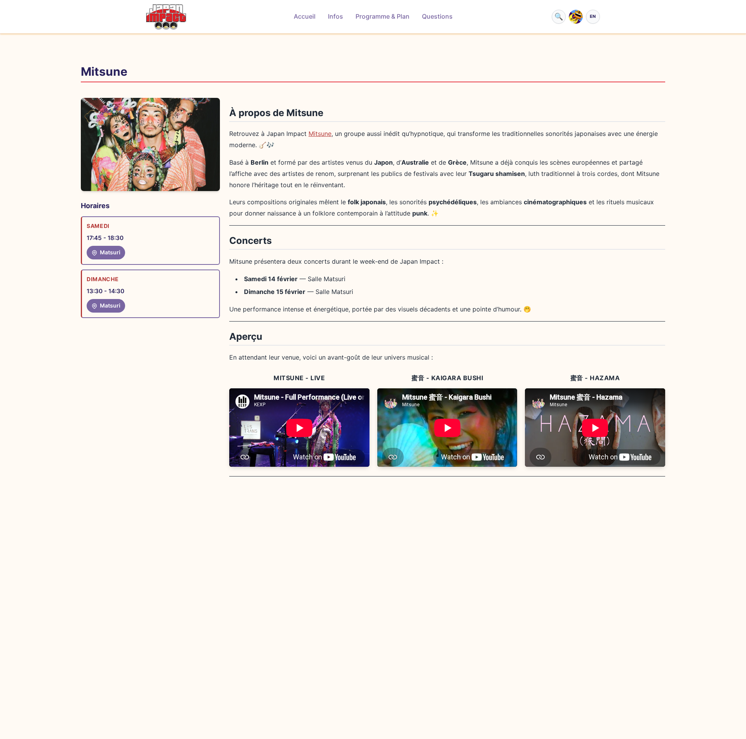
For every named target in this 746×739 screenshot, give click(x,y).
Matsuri (110, 252)
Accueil (304, 16)
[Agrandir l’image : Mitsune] (150, 144)
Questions (437, 16)
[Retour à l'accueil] (166, 17)
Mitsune (320, 133)
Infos (335, 16)
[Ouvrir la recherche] (558, 16)
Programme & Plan (383, 16)
